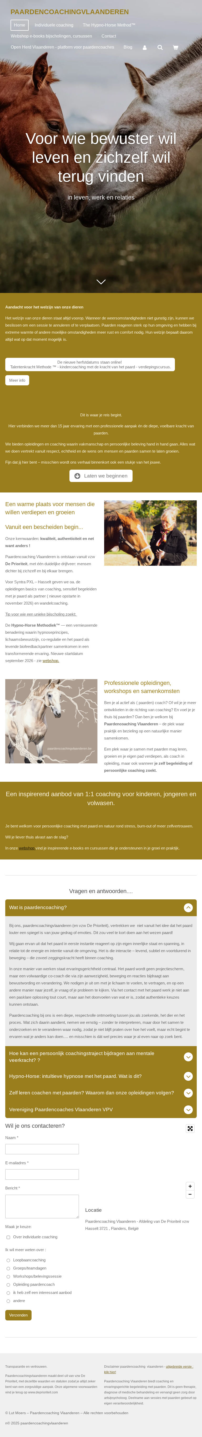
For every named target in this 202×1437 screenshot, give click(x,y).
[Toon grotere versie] (51, 721)
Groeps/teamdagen (29, 1268)
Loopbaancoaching (29, 1260)
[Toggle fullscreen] (190, 1128)
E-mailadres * (17, 1163)
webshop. (51, 660)
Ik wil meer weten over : (25, 1249)
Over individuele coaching (35, 1237)
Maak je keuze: (18, 1226)
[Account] (144, 47)
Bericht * (12, 1188)
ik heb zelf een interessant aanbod (42, 1292)
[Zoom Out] (190, 1194)
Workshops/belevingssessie (37, 1276)
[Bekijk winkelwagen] (175, 47)
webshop (27, 848)
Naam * (11, 1137)
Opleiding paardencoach (34, 1284)
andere (19, 1300)
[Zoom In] (190, 1186)
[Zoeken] (160, 47)
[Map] (141, 1161)
